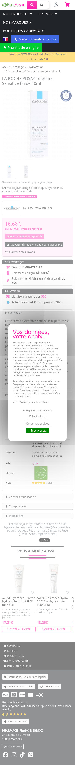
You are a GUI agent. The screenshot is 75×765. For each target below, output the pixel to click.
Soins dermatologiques (37, 39)
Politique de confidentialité (37, 410)
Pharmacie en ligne (23, 47)
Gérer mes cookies (37, 423)
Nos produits (16, 14)
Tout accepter (38, 430)
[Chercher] (32, 5)
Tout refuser (38, 416)
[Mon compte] (56, 5)
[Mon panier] (67, 5)
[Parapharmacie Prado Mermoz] (13, 4)
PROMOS (46, 14)
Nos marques (16, 22)
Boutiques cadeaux (22, 30)
